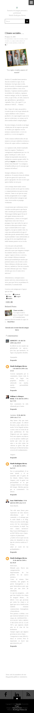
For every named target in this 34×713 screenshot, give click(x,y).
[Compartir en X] (10, 302)
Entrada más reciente (12, 328)
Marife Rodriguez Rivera (18, 366)
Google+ (18, 296)
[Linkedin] (17, 694)
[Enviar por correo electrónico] (7, 302)
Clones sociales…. (14, 33)
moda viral (21, 43)
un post (13, 161)
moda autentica (13, 43)
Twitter (9, 296)
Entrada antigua (24, 328)
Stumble (9, 298)
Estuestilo (18, 704)
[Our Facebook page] (5, 694)
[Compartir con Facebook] (12, 302)
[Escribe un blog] (8, 302)
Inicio (17, 330)
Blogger (17, 706)
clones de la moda (18, 39)
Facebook (17, 294)
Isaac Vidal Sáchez (16, 500)
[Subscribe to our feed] (28, 694)
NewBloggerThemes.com (20, 709)
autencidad (10, 39)
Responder (13, 360)
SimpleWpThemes (17, 708)
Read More (11, 322)
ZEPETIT (13, 340)
